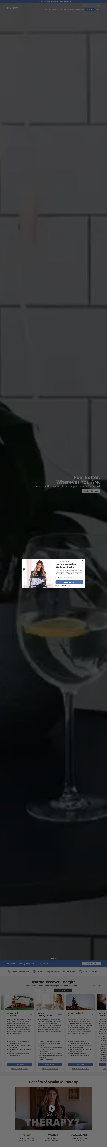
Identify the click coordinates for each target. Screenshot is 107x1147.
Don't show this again (63, 585)
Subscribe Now (69, 582)
